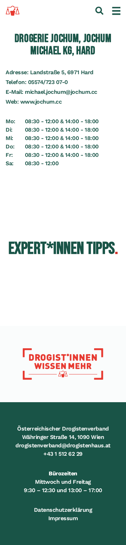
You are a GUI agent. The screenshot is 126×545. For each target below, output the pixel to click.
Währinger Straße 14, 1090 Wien (63, 437)
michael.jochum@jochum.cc (61, 92)
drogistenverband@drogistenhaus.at (62, 445)
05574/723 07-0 (48, 82)
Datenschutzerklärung (63, 509)
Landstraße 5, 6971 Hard (61, 72)
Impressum (63, 518)
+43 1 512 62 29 (63, 453)
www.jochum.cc (41, 101)
